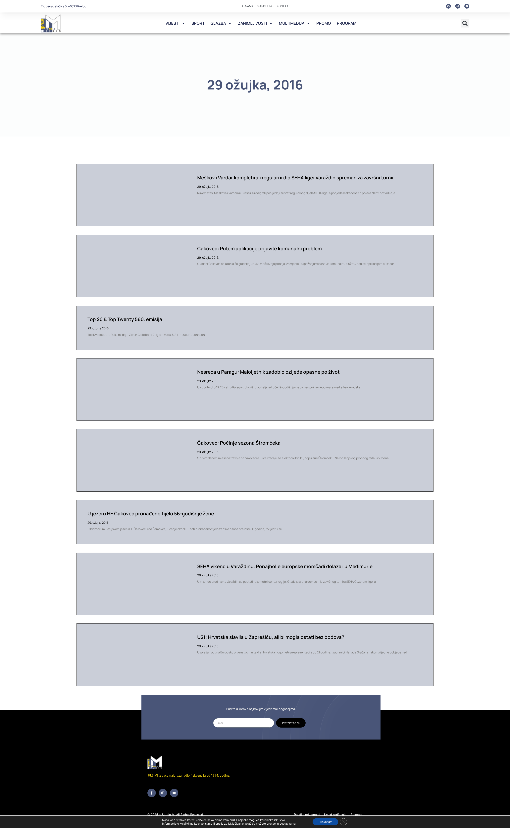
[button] (465, 23)
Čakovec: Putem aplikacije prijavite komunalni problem (259, 248)
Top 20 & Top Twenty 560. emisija (124, 319)
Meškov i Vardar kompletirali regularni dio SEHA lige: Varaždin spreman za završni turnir (295, 177)
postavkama (288, 823)
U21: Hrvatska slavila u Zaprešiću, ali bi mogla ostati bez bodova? (270, 637)
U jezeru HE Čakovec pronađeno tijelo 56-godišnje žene (150, 513)
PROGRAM (346, 23)
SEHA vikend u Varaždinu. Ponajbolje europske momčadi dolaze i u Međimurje (285, 566)
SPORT (198, 23)
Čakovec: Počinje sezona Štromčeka (238, 442)
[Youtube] (466, 6)
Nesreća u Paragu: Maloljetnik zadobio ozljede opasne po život (268, 371)
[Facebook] (448, 6)
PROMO (323, 23)
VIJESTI (172, 23)
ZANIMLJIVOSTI (252, 23)
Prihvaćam (325, 821)
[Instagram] (457, 6)
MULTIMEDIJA (291, 23)
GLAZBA (218, 23)
